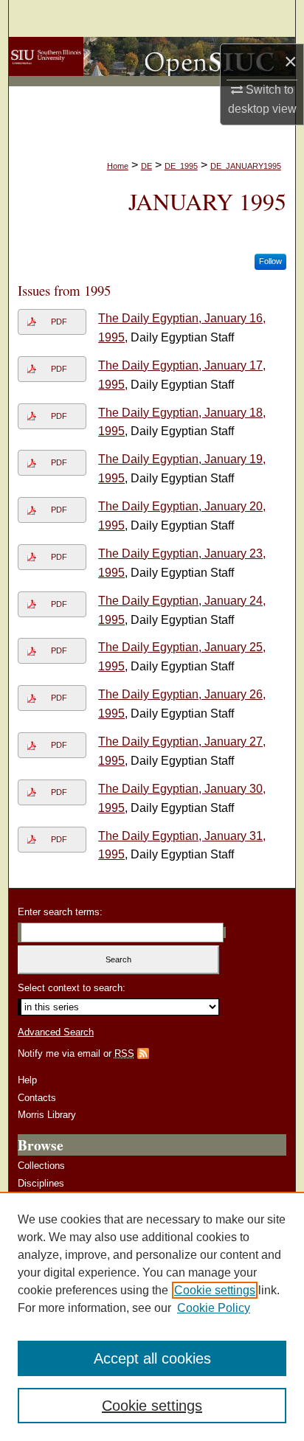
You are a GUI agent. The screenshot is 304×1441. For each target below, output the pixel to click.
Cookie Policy (213, 1308)
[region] (152, 1316)
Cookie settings (214, 1290)
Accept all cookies (152, 1358)
